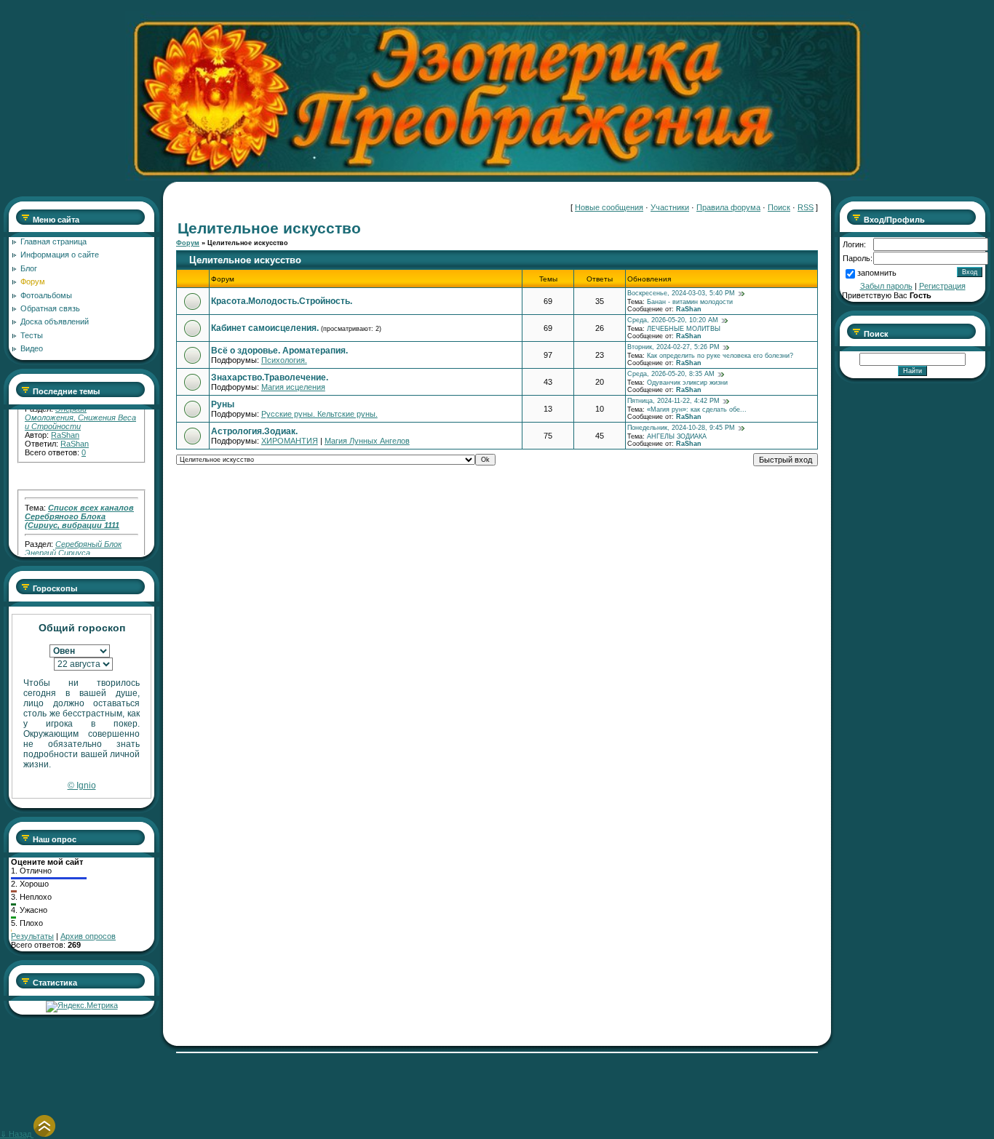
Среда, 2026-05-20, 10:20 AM (672, 320)
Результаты (32, 936)
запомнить (876, 272)
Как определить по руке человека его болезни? (720, 355)
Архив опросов (88, 936)
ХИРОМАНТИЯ (289, 440)
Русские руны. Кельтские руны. (319, 413)
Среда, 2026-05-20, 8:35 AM (671, 373)
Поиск (779, 207)
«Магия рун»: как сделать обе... (697, 409)
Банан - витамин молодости (690, 301)
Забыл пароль (886, 285)
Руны (222, 404)
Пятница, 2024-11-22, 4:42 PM (673, 400)
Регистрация (942, 285)
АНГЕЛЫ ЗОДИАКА (677, 436)
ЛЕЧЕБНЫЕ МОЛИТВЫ (683, 328)
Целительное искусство (247, 243)
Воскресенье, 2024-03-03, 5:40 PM (681, 293)
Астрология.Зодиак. (254, 431)
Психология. (284, 360)
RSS (806, 207)
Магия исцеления (293, 387)
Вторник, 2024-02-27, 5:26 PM (673, 347)
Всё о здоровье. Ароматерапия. (279, 350)
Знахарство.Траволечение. (269, 377)
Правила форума (728, 207)
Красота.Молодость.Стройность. (281, 301)
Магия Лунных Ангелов (367, 440)
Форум (187, 243)
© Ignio (82, 785)
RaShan (65, 424)
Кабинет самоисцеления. (265, 328)
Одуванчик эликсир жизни (687, 382)
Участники (670, 207)
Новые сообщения (609, 207)
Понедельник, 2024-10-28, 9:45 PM (681, 427)
